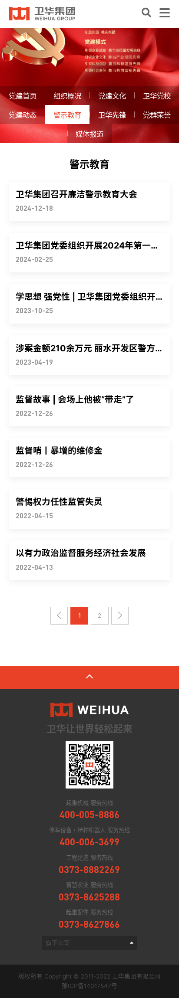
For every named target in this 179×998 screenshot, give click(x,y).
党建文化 (112, 95)
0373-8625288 (89, 897)
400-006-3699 (89, 842)
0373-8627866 (89, 924)
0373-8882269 (89, 869)
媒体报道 (89, 134)
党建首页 (22, 95)
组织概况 (67, 95)
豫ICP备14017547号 (89, 985)
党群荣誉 (157, 114)
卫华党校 (157, 95)
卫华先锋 (112, 114)
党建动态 (22, 114)
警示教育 (67, 114)
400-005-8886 (89, 814)
